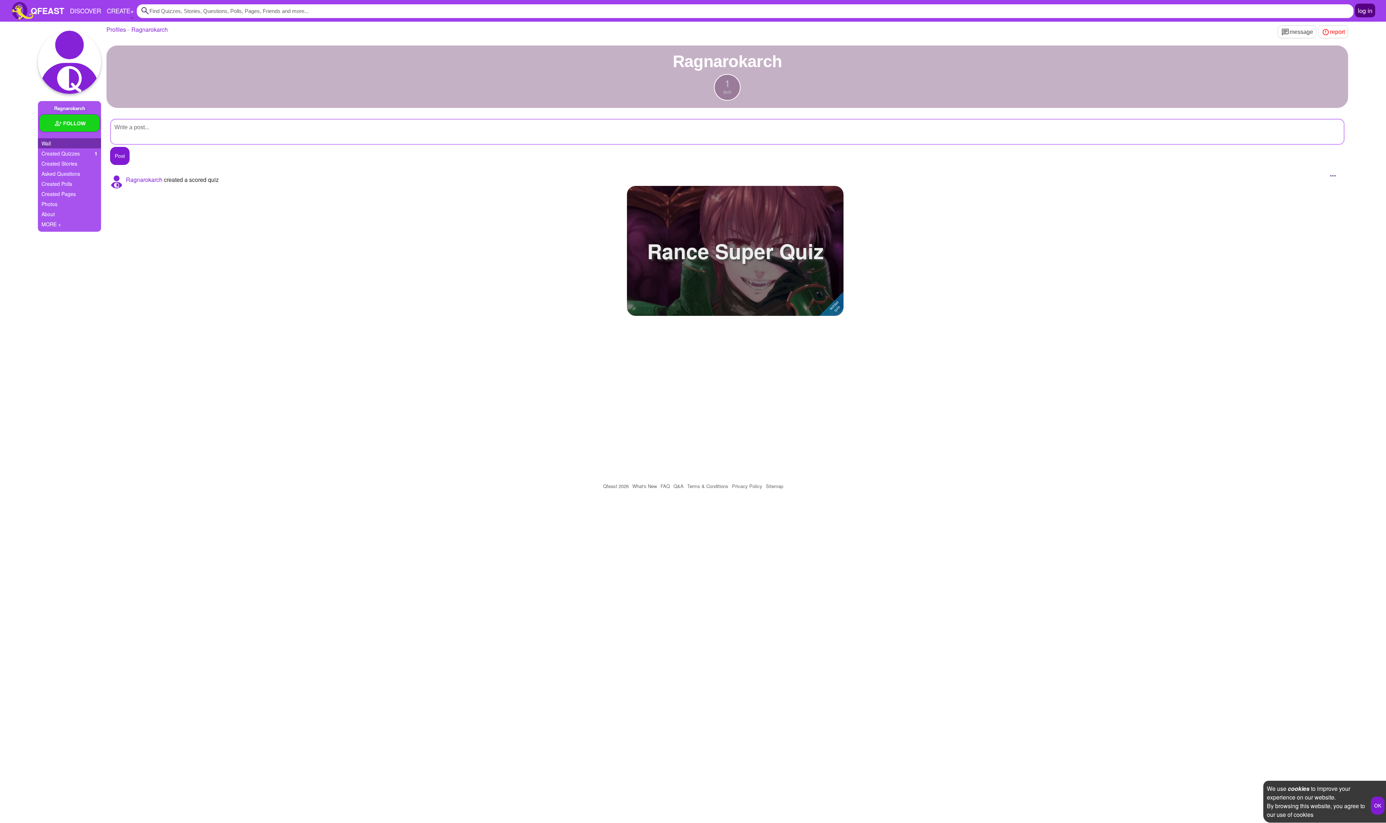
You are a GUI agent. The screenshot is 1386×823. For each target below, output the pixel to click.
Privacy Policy (747, 486)
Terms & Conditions (707, 486)
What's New (644, 486)
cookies (1298, 788)
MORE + (51, 224)
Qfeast (616, 486)
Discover (85, 10)
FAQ (665, 486)
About (48, 214)
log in (1365, 10)
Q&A (679, 486)
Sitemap (774, 486)
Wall (46, 143)
